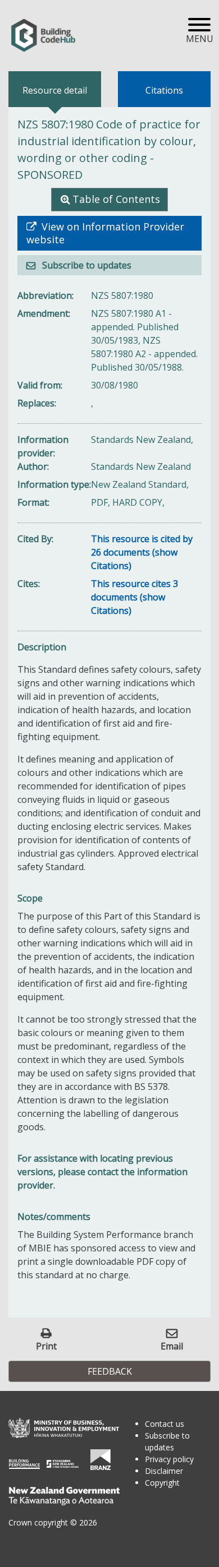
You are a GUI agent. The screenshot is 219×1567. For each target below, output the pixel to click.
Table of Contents (116, 199)
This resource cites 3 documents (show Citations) (134, 597)
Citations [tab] (164, 90)
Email (172, 1346)
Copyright (162, 1482)
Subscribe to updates (85, 265)
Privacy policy (169, 1459)
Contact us (164, 1423)
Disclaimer (164, 1471)
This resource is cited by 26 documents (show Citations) (142, 552)
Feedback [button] (110, 1371)
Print (46, 1346)
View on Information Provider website (105, 233)
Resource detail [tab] (54, 90)
